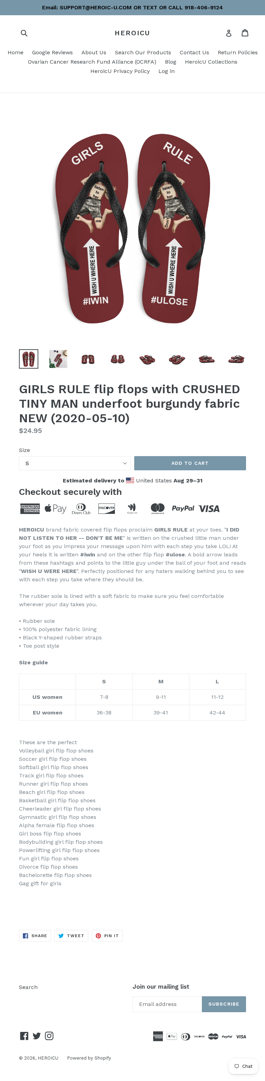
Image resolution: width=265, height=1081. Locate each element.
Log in (166, 71)
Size (24, 450)
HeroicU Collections (211, 61)
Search (28, 987)
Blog (170, 61)
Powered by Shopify (89, 1058)
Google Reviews (52, 52)
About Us (93, 52)
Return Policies (238, 52)
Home (15, 52)
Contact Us (194, 52)
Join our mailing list (160, 986)
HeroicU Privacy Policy (120, 71)
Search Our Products (143, 52)
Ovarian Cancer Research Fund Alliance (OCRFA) (92, 61)
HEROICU (132, 33)
